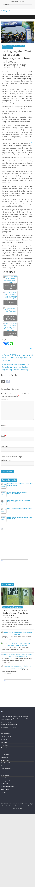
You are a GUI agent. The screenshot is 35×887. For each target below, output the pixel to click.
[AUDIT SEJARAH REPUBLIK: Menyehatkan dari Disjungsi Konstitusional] (17, 666)
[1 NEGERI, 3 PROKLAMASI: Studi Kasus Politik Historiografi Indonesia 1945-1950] (17, 643)
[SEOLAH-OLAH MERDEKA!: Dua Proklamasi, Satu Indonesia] (17, 632)
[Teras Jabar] (3, 17)
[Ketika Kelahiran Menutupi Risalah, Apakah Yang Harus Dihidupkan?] (17, 588)
